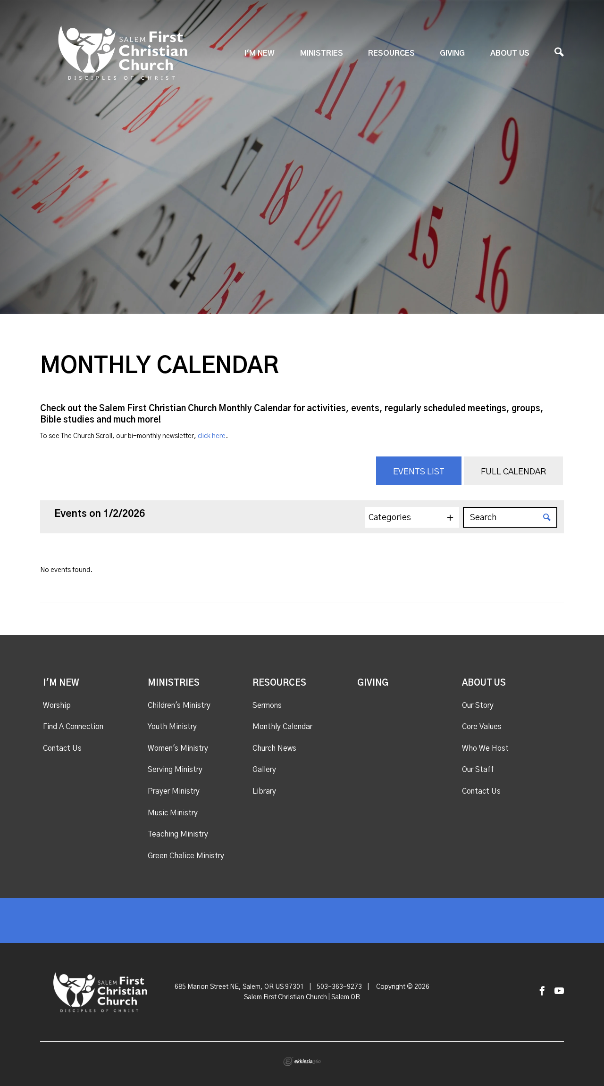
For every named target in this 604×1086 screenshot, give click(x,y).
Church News (274, 748)
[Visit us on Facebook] (542, 991)
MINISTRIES (321, 53)
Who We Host (485, 748)
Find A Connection (73, 726)
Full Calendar (513, 472)
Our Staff (478, 769)
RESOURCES (391, 53)
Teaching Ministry (178, 834)
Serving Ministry (175, 769)
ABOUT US (509, 53)
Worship (57, 705)
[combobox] (412, 517)
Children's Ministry (179, 705)
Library (264, 791)
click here (212, 436)
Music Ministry (173, 813)
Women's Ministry (178, 748)
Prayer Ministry (174, 791)
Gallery (264, 769)
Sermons (267, 705)
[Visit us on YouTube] (559, 991)
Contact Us (62, 748)
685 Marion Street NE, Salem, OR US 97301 (239, 987)
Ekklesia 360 (302, 1061)
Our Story (478, 705)
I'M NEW (259, 53)
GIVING (452, 53)
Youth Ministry (172, 726)
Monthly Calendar (282, 726)
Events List (419, 472)
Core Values (482, 726)
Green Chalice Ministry (186, 856)
